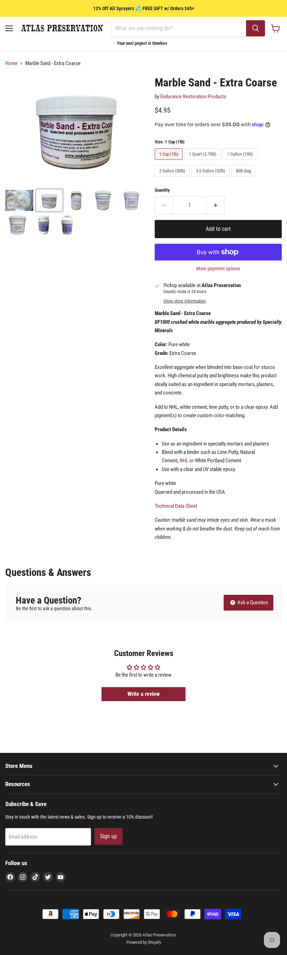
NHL (184, 460)
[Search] (255, 28)
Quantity (162, 190)
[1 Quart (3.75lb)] (203, 161)
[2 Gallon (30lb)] (173, 178)
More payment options (218, 268)
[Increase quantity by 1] (216, 205)
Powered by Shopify (143, 942)
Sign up (108, 836)
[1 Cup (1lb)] (169, 161)
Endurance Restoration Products (193, 96)
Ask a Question (252, 602)
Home (11, 63)
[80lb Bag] (244, 178)
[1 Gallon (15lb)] (241, 161)
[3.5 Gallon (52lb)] (211, 178)
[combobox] (179, 28)
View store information (184, 301)
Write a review (143, 694)
